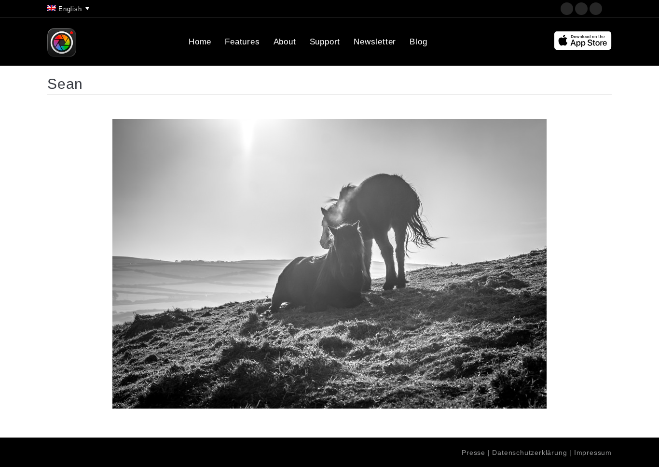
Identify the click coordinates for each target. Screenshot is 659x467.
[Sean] (329, 264)
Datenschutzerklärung (529, 452)
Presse (473, 452)
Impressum (593, 452)
